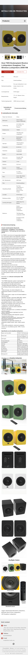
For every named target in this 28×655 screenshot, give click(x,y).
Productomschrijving (20, 108)
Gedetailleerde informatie (7, 108)
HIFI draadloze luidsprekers (8, 614)
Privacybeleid (6, 648)
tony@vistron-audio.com (9, 640)
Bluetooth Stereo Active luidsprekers (10, 612)
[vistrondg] (14, 644)
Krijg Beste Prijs (7, 71)
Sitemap (12, 648)
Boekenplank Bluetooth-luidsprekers (15, 610)
